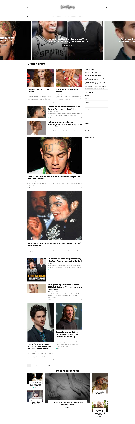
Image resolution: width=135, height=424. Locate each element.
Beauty (57, 94)
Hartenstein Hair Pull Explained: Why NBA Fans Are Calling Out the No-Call (65, 260)
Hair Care (50, 111)
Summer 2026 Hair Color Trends (38, 90)
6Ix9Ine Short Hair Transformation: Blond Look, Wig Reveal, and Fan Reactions (54, 177)
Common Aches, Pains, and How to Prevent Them (67, 403)
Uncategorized (89, 134)
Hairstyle (58, 16)
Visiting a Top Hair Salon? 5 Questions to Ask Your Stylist (35, 384)
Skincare (73, 16)
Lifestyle (80, 16)
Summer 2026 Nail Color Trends (67, 90)
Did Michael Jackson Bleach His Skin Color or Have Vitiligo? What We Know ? (54, 244)
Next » (49, 365)
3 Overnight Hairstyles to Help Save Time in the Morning (99, 413)
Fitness (87, 102)
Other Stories (88, 127)
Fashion (87, 98)
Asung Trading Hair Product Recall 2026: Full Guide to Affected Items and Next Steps (65, 286)
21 (44, 365)
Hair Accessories (89, 105)
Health (87, 116)
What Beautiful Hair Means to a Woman (99, 393)
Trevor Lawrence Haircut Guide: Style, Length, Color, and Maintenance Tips (68, 334)
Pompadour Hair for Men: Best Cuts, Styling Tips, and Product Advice (64, 107)
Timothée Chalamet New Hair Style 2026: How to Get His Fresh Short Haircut (67, 40)
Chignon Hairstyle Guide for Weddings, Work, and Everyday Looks (65, 123)
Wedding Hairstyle (89, 137)
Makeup (65, 16)
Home (52, 16)
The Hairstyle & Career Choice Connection (35, 402)
